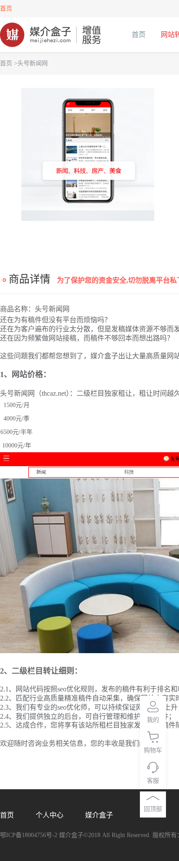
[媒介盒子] (50, 35)
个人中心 (49, 815)
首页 (6, 8)
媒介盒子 (99, 815)
